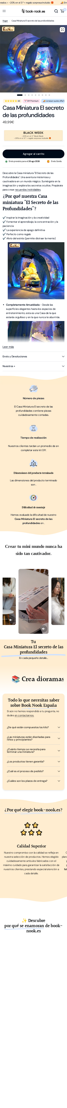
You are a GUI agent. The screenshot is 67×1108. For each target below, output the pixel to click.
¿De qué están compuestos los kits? (28, 727)
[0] (61, 11)
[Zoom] (62, 29)
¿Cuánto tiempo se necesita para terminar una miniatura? (26, 751)
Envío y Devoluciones (15, 356)
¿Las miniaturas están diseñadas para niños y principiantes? (28, 738)
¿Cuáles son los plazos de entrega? (27, 781)
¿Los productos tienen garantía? (25, 761)
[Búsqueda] (56, 11)
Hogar (5, 20)
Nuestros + (9, 366)
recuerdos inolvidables (28, 189)
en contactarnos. (24, 715)
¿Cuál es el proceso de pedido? (25, 771)
